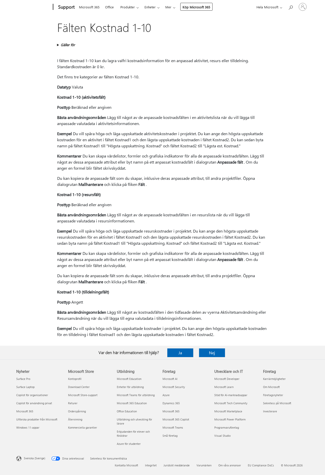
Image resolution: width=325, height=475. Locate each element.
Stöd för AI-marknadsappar (230, 395)
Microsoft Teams (172, 427)
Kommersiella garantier (82, 427)
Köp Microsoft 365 (196, 7)
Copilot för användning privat (34, 403)
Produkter (127, 7)
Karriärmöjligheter (274, 379)
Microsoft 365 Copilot (175, 419)
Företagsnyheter (273, 395)
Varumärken (204, 465)
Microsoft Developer (226, 379)
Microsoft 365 (89, 7)
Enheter (150, 7)
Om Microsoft (271, 387)
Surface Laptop (25, 387)
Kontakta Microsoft (126, 465)
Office (109, 7)
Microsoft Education (129, 379)
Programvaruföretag (226, 427)
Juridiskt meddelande (177, 465)
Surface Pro (23, 379)
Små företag (169, 435)
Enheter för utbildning (130, 387)
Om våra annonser (229, 465)
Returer (72, 403)
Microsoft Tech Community (230, 403)
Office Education (127, 411)
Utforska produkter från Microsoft (36, 419)
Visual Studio (222, 435)
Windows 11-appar (27, 427)
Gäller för (68, 44)
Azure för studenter (129, 444)
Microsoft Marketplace (228, 411)
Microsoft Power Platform (230, 419)
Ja (180, 352)
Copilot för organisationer (32, 395)
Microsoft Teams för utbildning (136, 395)
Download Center (79, 387)
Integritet (151, 465)
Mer (168, 7)
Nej (212, 352)
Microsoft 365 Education (132, 403)
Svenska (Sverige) (34, 458)
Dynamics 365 (171, 403)
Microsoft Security (173, 387)
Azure (166, 395)
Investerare (270, 411)
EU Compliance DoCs (261, 465)
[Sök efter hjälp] (290, 6)
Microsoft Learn (224, 387)
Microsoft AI (169, 379)
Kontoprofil (75, 379)
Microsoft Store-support (83, 395)
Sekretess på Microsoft (277, 403)
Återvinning (75, 419)
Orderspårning (77, 411)
